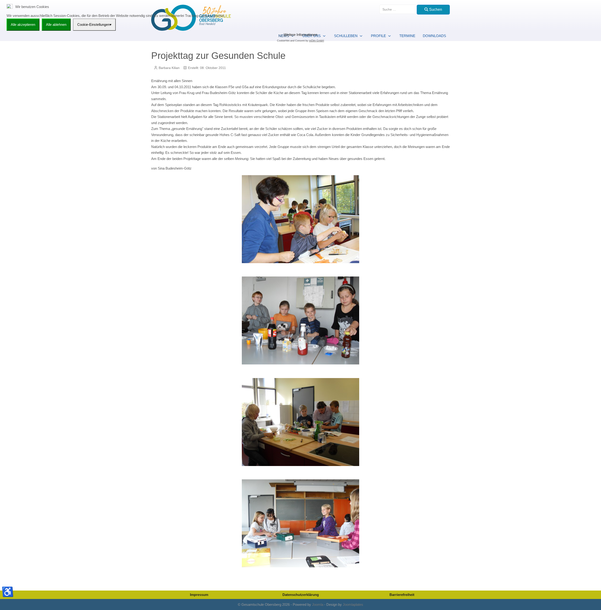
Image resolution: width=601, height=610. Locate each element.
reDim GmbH (316, 40)
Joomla (317, 604)
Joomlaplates (353, 604)
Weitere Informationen (300, 35)
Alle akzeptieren (23, 25)
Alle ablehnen (56, 25)
